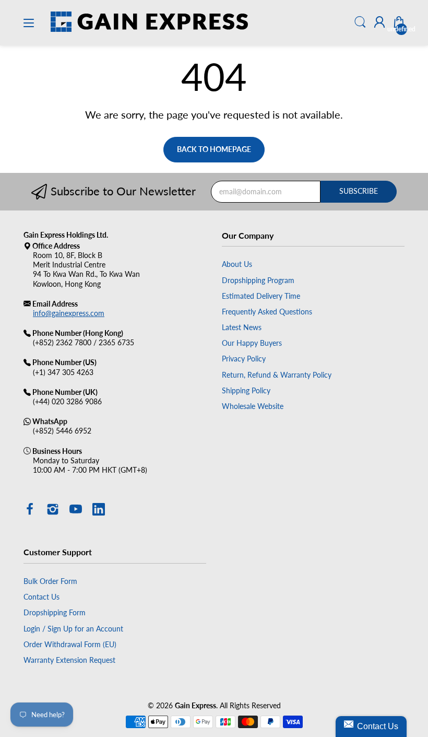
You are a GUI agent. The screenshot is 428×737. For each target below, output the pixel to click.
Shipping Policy (246, 390)
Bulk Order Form (50, 581)
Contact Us (41, 596)
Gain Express (195, 705)
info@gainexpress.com (68, 313)
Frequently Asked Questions (267, 311)
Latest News (241, 327)
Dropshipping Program (258, 280)
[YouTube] (75, 510)
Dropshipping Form (54, 612)
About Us (237, 264)
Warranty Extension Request (69, 660)
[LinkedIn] (98, 510)
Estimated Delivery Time (261, 295)
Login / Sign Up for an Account (73, 628)
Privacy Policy (244, 358)
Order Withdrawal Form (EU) (69, 644)
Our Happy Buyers (252, 342)
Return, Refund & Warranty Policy (276, 374)
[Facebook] (29, 510)
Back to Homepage (214, 149)
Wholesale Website (252, 406)
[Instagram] (52, 510)
